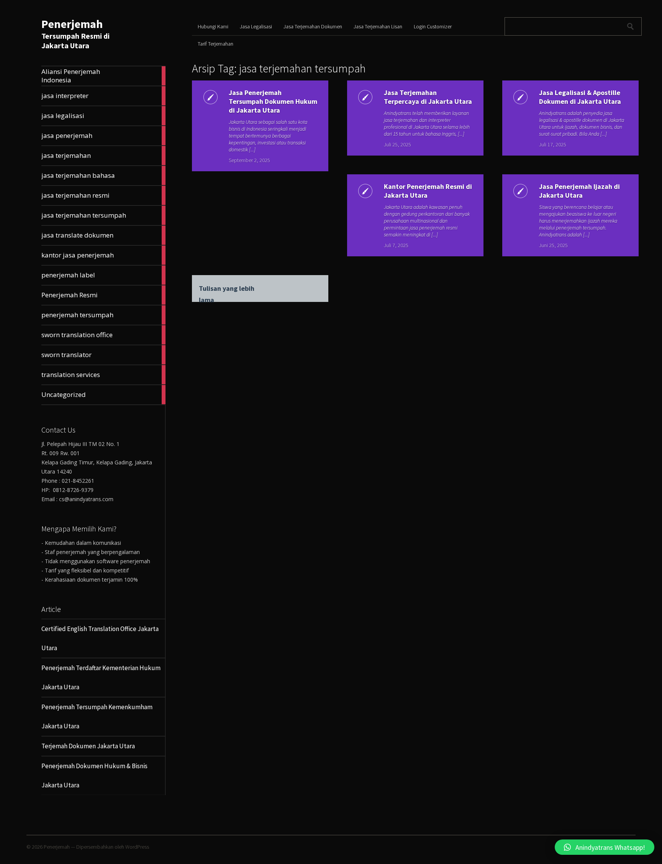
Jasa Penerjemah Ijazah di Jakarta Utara (579, 191)
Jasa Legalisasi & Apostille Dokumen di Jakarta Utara (580, 97)
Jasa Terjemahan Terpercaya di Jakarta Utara (428, 97)
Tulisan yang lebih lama (226, 289)
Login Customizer (433, 26)
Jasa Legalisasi (256, 26)
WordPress (137, 846)
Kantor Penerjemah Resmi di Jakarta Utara (428, 191)
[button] (604, 847)
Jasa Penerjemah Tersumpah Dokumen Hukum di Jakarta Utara (273, 101)
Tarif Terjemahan (215, 43)
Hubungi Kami (213, 26)
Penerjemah (72, 23)
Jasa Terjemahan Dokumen (312, 26)
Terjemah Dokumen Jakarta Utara (88, 746)
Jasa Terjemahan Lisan (378, 26)
